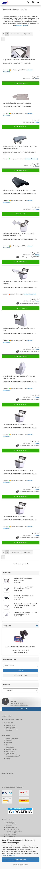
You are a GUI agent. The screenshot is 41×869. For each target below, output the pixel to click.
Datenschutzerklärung (8, 855)
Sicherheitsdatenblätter (12, 756)
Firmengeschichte (11, 824)
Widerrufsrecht (10, 747)
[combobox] (16, 34)
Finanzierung (9, 746)
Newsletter (9, 742)
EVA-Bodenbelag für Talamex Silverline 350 (17, 103)
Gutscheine (9, 740)
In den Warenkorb (20, 83)
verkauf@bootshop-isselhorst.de (13, 719)
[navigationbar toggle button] (38, 2)
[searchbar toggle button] (27, 2)
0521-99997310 (8, 722)
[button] (4, 34)
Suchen (20, 670)
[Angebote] (37, 626)
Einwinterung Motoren (12, 833)
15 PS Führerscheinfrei (12, 829)
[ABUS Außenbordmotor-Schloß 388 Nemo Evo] (20, 636)
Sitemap (8, 758)
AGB (7, 744)
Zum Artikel (20, 213)
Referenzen (9, 825)
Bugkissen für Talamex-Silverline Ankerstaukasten (19, 59)
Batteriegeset (9, 753)
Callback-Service (10, 725)
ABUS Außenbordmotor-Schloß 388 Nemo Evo (20, 646)
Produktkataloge (10, 836)
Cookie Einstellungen (12, 729)
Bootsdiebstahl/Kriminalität (14, 831)
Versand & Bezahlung (12, 738)
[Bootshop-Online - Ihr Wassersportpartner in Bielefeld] (4, 2)
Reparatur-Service (11, 834)
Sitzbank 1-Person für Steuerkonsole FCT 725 (18, 470)
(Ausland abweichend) (31, 159)
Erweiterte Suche (20, 675)
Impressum (9, 730)
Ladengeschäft (10, 822)
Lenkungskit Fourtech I (21, 25)
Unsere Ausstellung (11, 827)
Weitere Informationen (20, 865)
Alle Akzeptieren (20, 859)
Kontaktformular (10, 727)
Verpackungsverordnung (13, 755)
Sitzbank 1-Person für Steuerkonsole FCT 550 (18, 424)
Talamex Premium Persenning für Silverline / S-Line (19, 190)
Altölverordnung (10, 751)
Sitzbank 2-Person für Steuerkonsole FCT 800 (18, 516)
